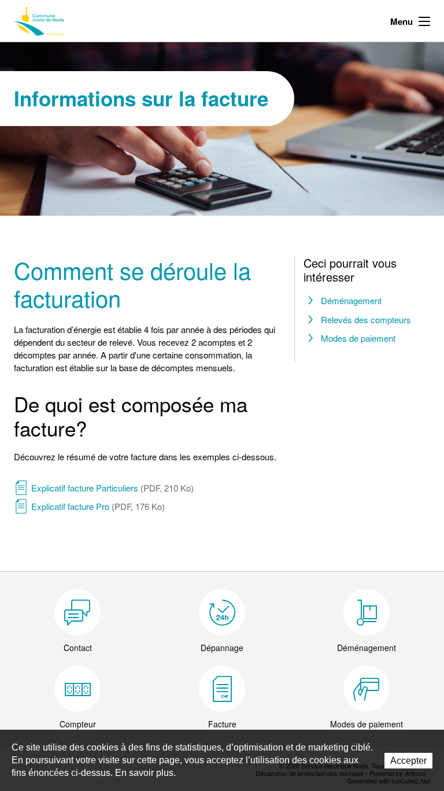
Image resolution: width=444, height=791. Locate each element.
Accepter (408, 761)
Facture (222, 724)
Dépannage (222, 647)
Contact (78, 647)
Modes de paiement (358, 338)
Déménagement (351, 300)
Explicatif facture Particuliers (112, 488)
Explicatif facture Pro (98, 506)
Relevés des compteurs (366, 319)
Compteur (78, 724)
